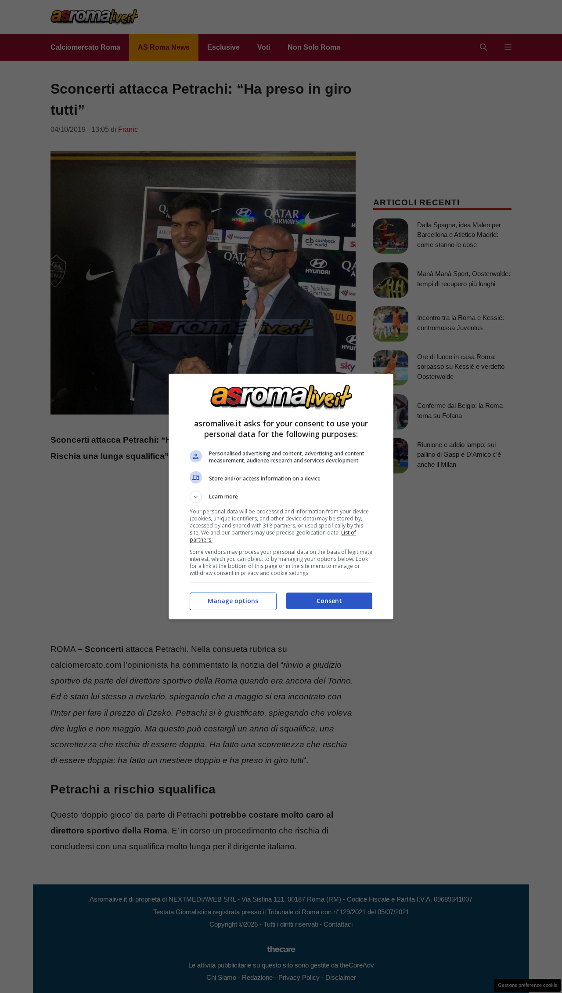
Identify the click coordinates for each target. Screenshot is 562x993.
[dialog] (281, 496)
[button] (281, 497)
